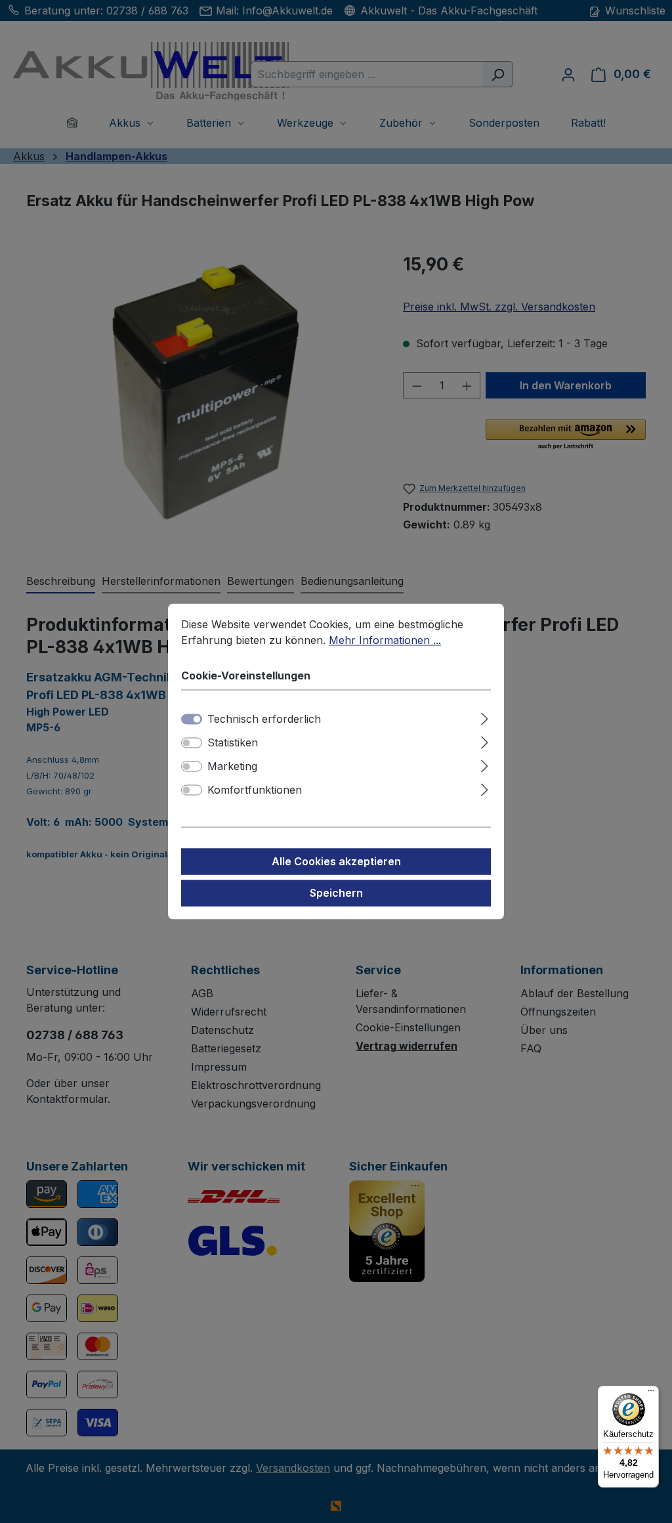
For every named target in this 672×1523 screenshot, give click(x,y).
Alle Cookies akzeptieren (336, 862)
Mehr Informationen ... (385, 640)
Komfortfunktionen (254, 790)
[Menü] (651, 1394)
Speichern (336, 893)
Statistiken (232, 743)
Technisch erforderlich (264, 719)
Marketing (232, 766)
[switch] (191, 743)
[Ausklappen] (484, 717)
